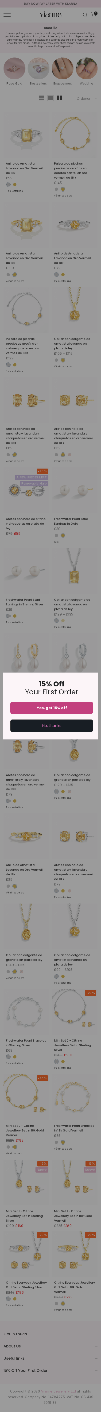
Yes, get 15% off (52, 708)
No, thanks (51, 725)
